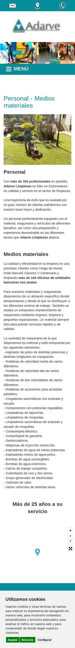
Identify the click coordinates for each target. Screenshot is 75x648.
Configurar (45, 639)
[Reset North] (70, 541)
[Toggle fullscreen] (70, 548)
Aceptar (13, 639)
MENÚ (21, 69)
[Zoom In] (70, 530)
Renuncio (27, 639)
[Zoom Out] (70, 536)
